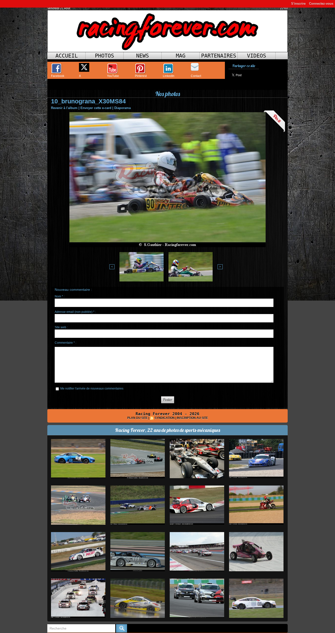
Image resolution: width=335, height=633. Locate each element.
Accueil (66, 56)
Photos (104, 56)
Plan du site (137, 418)
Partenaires (218, 56)
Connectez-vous (321, 3)
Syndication (165, 418)
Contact (196, 76)
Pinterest (141, 76)
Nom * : (59, 296)
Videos (256, 56)
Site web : (61, 327)
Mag (180, 56)
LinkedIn (168, 76)
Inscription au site (192, 418)
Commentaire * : (65, 342)
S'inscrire (298, 3)
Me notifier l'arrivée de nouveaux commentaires (91, 388)
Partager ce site (243, 65)
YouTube (113, 76)
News (142, 56)
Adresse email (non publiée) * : (75, 312)
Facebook (57, 76)
